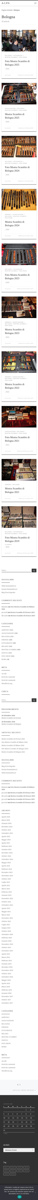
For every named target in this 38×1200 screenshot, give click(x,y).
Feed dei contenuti (8, 677)
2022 (13, 1170)
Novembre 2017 (7, 996)
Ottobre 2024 (6, 856)
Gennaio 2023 (6, 895)
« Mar (5, 1133)
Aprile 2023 (6, 885)
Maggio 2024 (6, 863)
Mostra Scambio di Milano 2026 (13, 745)
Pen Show (6, 656)
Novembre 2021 (7, 918)
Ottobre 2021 (6, 921)
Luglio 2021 (6, 925)
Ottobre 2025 (6, 830)
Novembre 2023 (7, 876)
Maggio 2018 (6, 980)
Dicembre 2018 (7, 967)
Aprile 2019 (6, 954)
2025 (6, 1174)
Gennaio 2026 (6, 823)
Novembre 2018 (7, 970)
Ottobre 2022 (6, 902)
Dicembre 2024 (7, 853)
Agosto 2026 (6, 817)
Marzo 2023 (6, 889)
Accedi (4, 674)
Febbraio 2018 (7, 990)
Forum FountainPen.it (9, 589)
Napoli (5, 653)
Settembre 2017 (7, 1003)
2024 (26, 1170)
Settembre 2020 (7, 934)
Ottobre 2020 (6, 931)
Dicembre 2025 (7, 827)
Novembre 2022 (7, 898)
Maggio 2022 (6, 912)
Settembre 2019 (7, 951)
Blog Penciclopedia (8, 592)
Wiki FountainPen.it (9, 586)
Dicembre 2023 (7, 872)
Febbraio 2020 (7, 938)
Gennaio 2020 (6, 941)
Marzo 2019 (6, 957)
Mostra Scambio (9, 650)
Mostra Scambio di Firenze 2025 (22, 612)
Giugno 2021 (6, 928)
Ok (19, 1197)
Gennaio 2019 (6, 964)
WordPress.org (7, 683)
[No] (35, 1192)
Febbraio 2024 (7, 869)
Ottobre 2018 (6, 974)
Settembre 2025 (7, 833)
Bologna (6, 636)
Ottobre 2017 (6, 1000)
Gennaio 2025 (6, 849)
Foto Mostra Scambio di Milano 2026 (15, 742)
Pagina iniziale (7, 10)
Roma (4, 659)
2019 (20, 1167)
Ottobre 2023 (6, 879)
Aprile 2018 (6, 983)
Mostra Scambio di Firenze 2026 (13, 739)
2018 (13, 1167)
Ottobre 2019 (6, 947)
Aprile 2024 (6, 866)
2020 (26, 1167)
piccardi (8, 75)
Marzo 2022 (6, 915)
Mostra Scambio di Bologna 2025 (13, 752)
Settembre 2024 (7, 859)
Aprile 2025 (6, 843)
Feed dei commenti (8, 680)
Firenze (5, 640)
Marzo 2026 (6, 820)
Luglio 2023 (6, 882)
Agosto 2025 (6, 836)
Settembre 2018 (7, 977)
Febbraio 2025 (7, 846)
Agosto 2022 (6, 908)
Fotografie (7, 643)
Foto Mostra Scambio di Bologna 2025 (15, 749)
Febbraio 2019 (7, 960)
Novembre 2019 (7, 944)
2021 (6, 1170)
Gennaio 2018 (6, 993)
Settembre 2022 (7, 905)
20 (17, 1122)
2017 (6, 1167)
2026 (13, 1174)
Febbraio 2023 (7, 892)
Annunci (5, 630)
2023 (20, 1170)
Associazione (8, 633)
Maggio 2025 (6, 840)
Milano (5, 646)
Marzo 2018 (6, 987)
